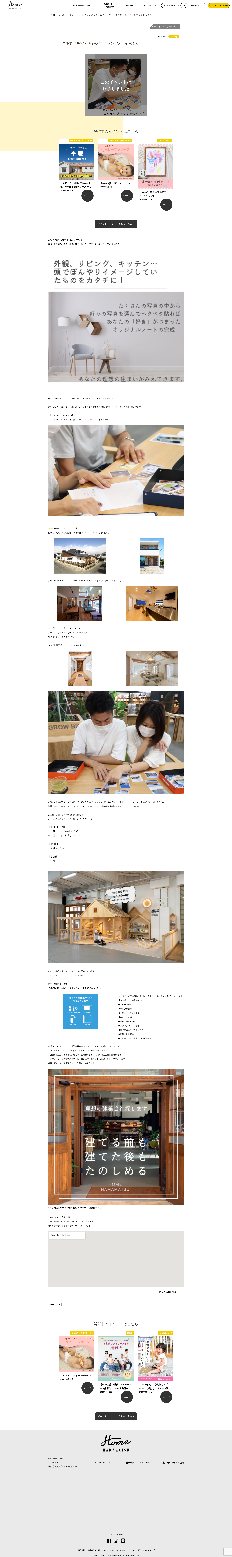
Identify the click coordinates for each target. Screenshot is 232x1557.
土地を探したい (195, 5)
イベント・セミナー (68, 15)
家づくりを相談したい (172, 5)
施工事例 (129, 5)
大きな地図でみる (168, 1292)
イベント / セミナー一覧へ (165, 26)
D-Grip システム (135, 1555)
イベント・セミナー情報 (218, 5)
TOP (53, 15)
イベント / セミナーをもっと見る (115, 224)
